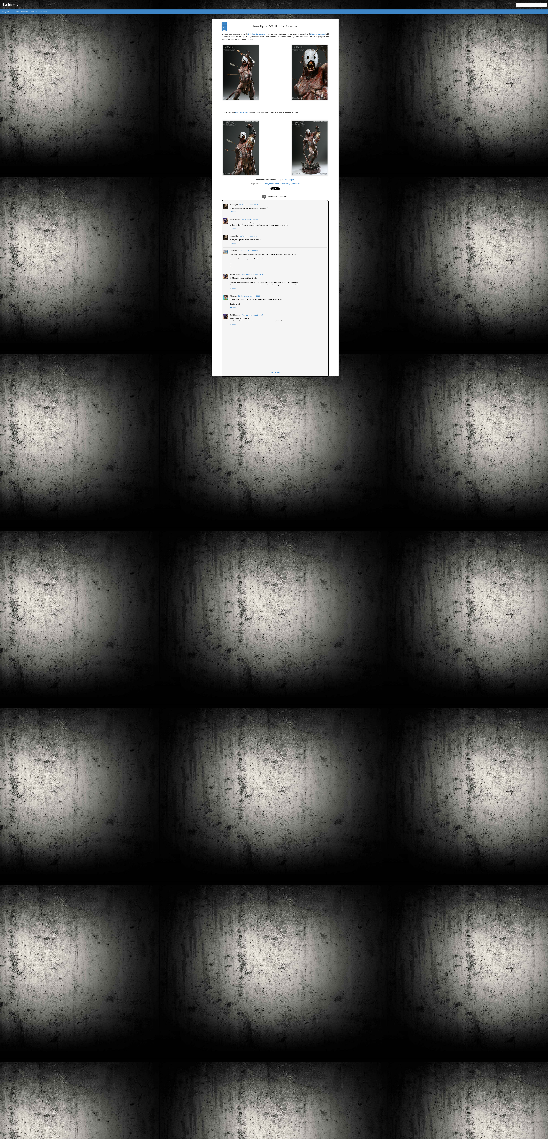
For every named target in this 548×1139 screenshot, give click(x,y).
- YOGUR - (233, 251)
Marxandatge (285, 184)
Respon (232, 211)
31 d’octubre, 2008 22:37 (250, 219)
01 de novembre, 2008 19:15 (252, 274)
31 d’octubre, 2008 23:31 (248, 236)
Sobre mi (24, 12)
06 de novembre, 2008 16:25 (249, 296)
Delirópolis (43, 12)
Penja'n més (275, 372)
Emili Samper (289, 180)
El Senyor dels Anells (318, 34)
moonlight (234, 205)
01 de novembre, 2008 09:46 (249, 251)
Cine (260, 184)
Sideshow (296, 184)
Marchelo (233, 296)
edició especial (241, 112)
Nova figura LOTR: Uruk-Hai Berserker (275, 26)
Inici (17, 12)
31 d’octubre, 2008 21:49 (248, 205)
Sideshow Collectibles (256, 34)
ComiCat (33, 12)
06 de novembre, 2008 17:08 (252, 315)
